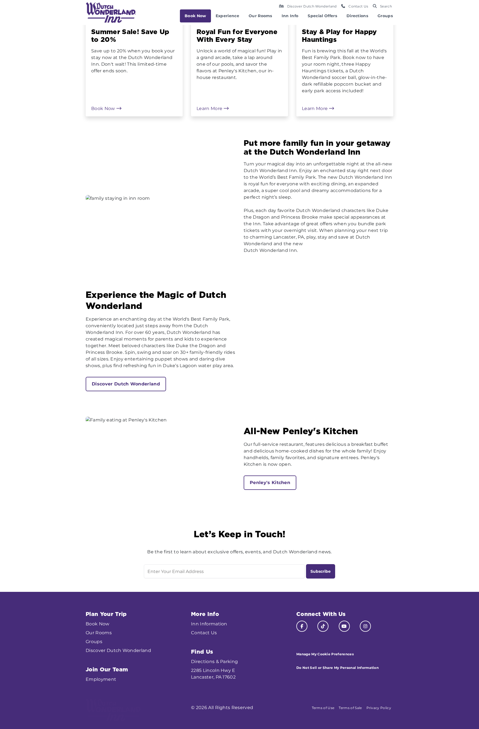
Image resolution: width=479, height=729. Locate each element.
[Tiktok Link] (322, 626)
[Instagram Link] (365, 626)
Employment (101, 679)
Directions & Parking (214, 661)
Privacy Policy (378, 708)
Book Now (195, 15)
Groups (385, 15)
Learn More (210, 108)
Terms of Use (323, 708)
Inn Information (209, 623)
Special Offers (322, 15)
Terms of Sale (350, 708)
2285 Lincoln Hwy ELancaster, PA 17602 (213, 674)
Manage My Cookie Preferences (325, 654)
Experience (227, 15)
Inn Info (290, 15)
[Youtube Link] (344, 626)
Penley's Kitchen (270, 482)
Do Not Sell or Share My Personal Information (337, 668)
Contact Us (204, 632)
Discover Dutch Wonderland (126, 384)
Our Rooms (260, 15)
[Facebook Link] (301, 626)
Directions (357, 15)
